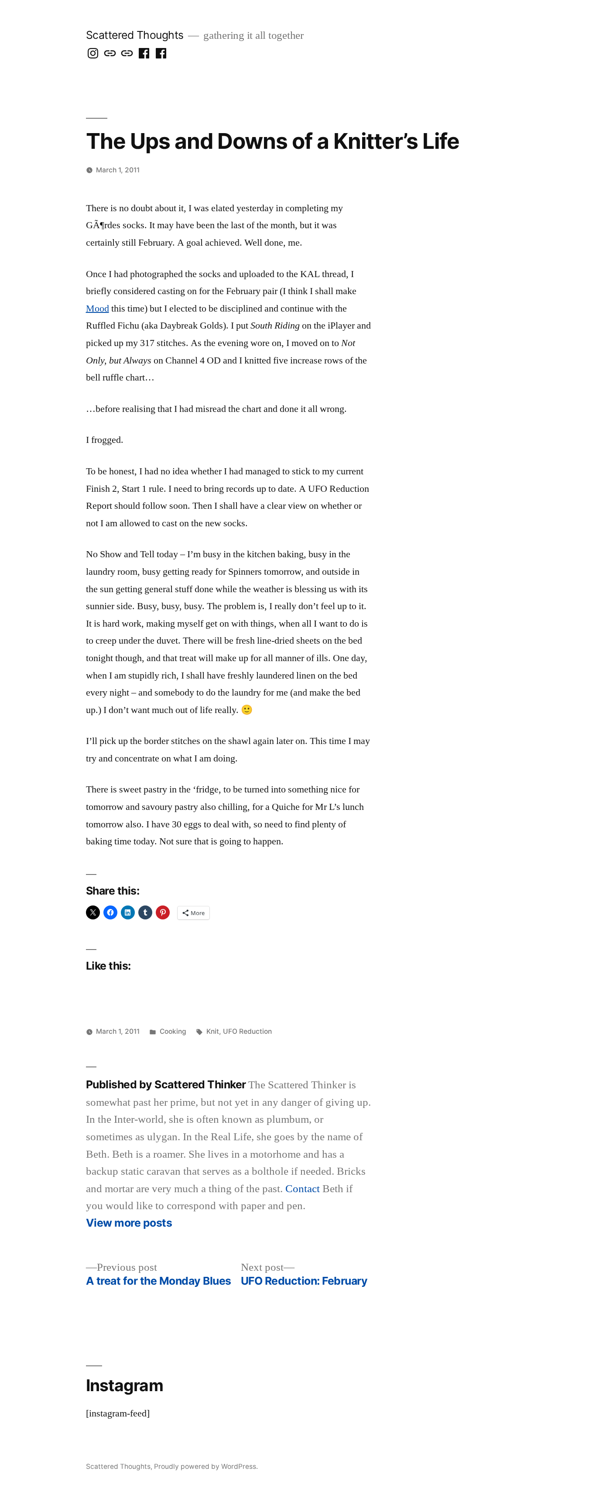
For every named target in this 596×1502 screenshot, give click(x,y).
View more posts (129, 1223)
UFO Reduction (247, 1031)
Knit (212, 1031)
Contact (302, 1189)
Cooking (173, 1031)
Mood (97, 308)
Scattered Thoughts (135, 34)
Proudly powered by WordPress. (206, 1466)
